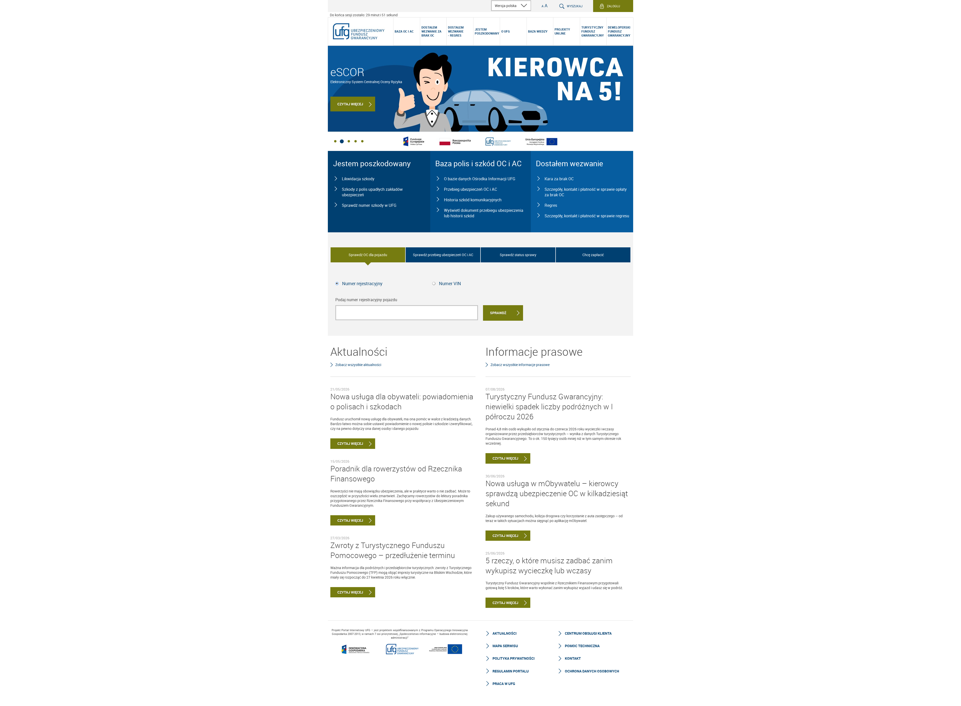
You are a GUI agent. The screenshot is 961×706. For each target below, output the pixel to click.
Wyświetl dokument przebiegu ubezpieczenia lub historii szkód (483, 213)
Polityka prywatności (514, 658)
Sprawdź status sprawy (518, 254)
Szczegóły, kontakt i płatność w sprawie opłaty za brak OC (586, 192)
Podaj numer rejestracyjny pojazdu (366, 299)
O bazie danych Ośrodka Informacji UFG (479, 179)
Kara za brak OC (559, 179)
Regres (551, 205)
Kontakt (573, 658)
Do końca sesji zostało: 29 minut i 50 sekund (364, 15)
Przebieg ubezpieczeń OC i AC (470, 189)
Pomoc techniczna (582, 645)
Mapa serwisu (505, 645)
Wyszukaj (575, 6)
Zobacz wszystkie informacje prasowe (520, 364)
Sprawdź (498, 312)
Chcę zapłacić (593, 254)
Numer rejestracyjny (362, 283)
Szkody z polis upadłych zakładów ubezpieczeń (372, 192)
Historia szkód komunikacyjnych (473, 200)
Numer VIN (450, 283)
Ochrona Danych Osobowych (592, 671)
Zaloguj (613, 6)
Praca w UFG (504, 683)
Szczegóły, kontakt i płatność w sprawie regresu (587, 216)
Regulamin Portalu (511, 671)
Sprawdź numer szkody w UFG (369, 205)
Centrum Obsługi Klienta (588, 633)
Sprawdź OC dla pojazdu (368, 254)
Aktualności (505, 633)
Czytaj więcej (350, 104)
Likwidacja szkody (358, 179)
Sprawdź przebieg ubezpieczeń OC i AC (443, 254)
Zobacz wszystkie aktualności (358, 364)
